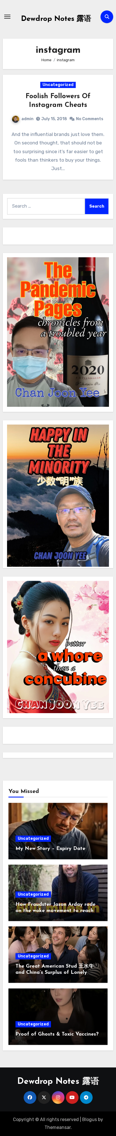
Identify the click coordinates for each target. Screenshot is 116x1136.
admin (27, 119)
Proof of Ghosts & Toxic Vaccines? (57, 1034)
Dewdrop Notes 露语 (56, 19)
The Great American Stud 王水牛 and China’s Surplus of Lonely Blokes (54, 972)
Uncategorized (58, 84)
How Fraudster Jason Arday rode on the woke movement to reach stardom (55, 910)
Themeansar (57, 1127)
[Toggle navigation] (7, 16)
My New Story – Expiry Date (50, 848)
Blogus (89, 1119)
